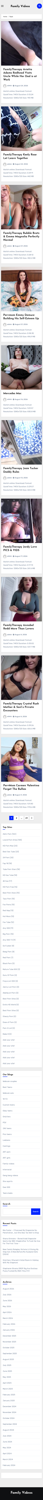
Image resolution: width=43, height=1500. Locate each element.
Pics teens (7, 1134)
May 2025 (7, 1377)
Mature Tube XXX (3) (11, 969)
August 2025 (8, 1359)
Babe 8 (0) (7, 1034)
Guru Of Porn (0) (10, 975)
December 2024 (9, 1406)
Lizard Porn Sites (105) (12, 840)
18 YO (5, 1099)
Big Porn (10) (8, 934)
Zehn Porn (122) (9, 834)
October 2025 (8, 1348)
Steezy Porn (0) (9, 1016)
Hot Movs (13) (8, 916)
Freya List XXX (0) (10, 981)
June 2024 (7, 1442)
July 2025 (7, 1365)
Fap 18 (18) (7, 863)
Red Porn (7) (8, 958)
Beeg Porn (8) (8, 952)
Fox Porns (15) (9, 905)
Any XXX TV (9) (9, 940)
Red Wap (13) (8, 910)
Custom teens (9, 1105)
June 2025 (7, 1371)
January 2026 (9, 1330)
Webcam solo (8, 1093)
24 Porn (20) (8, 858)
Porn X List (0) (9, 1028)
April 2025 (7, 1383)
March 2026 (8, 1318)
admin (9, 86)
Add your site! (9, 1040)
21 (26, 818)
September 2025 (10, 1353)
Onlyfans (7, 1117)
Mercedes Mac (12, 393)
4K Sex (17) (7, 881)
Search (6, 1204)
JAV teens (7, 1128)
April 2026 (7, 1312)
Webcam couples (10, 1081)
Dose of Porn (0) (10, 1022)
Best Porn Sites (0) (11, 999)
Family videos (8, 1164)
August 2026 (8, 1289)
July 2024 (7, 1436)
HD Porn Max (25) (10, 846)
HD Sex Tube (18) (10, 875)
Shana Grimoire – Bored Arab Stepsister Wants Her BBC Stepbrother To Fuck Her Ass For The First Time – (21, 1241)
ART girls (6, 1158)
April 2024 (7, 1453)
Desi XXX (6, 1187)
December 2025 (9, 1336)
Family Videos (20, 6)
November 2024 (9, 1412)
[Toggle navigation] (2, 6)
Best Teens (7, 1087)
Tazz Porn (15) (9, 899)
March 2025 (8, 1389)
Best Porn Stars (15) (11, 893)
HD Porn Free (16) (10, 887)
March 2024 (8, 1459)
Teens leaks (7, 1193)
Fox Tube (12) (8, 922)
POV (4, 1122)
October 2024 (8, 1418)
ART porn (7, 1152)
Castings (6, 1146)
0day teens (7, 1111)
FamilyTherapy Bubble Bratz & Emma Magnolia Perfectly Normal (21, 236)
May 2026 (7, 1306)
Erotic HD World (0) (11, 1005)
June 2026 (7, 1301)
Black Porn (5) (9, 963)
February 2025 (9, 1395)
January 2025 (9, 1401)
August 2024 (8, 1430)
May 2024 (7, 1448)
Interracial (7, 1170)
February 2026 (9, 1324)
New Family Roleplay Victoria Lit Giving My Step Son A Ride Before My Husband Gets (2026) (20, 1251)
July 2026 (7, 1295)
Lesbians (6, 1140)
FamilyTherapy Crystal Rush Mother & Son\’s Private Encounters (21, 707)
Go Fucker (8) (8, 946)
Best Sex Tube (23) (11, 852)
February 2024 (9, 1465)
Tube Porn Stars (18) (11, 869)
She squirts (7, 1181)
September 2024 (10, 1424)
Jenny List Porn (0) (11, 987)
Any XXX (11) (8, 928)
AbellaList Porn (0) (10, 993)
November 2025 (9, 1342)
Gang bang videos (10, 1175)
